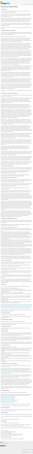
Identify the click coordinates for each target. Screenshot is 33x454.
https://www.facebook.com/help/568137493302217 (18, 384)
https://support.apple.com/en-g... (7, 401)
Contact (31, 4)
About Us (28, 4)
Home (22, 4)
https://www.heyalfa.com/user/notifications (22, 21)
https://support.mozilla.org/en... (7, 397)
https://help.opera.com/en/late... (7, 398)
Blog (25, 4)
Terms (29, 452)
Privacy (32, 452)
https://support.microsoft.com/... (7, 402)
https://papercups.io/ (5, 388)
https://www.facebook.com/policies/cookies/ (22, 380)
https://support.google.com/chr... (7, 396)
